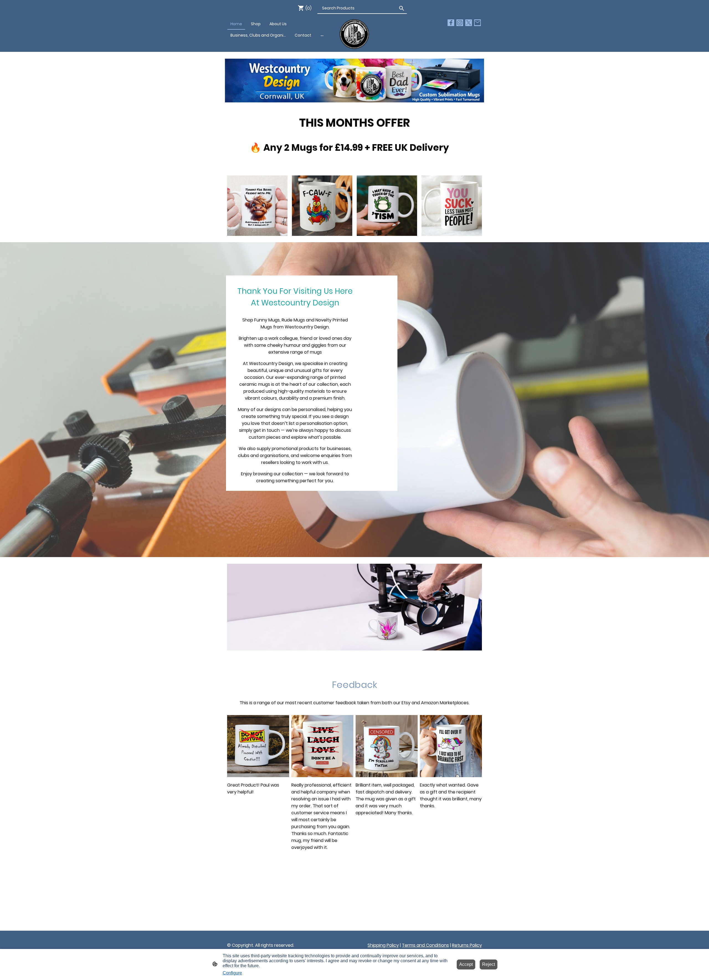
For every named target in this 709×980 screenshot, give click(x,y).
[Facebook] (451, 22)
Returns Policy (467, 945)
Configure (232, 973)
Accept (466, 964)
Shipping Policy (383, 945)
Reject (488, 964)
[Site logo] (354, 34)
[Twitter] (468, 22)
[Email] (477, 22)
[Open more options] (322, 35)
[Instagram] (459, 22)
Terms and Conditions (425, 945)
